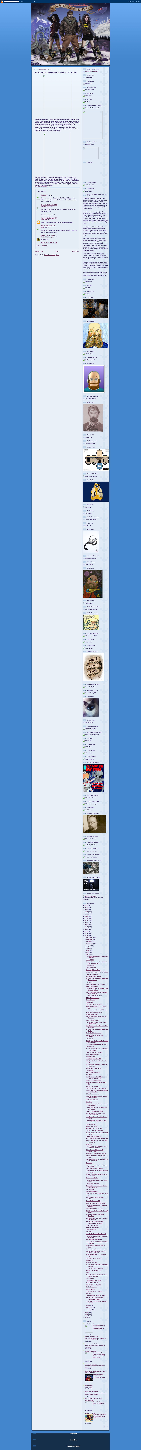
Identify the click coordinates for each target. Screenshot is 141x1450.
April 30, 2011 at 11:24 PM (49, 218)
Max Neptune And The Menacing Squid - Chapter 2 (95, 1114)
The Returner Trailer (92, 1178)
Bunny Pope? (90, 1070)
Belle (42, 227)
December (89, 937)
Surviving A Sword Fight (93, 970)
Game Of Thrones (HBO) (93, 1201)
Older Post (75, 251)
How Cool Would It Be (92, 1054)
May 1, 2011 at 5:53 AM (48, 225)
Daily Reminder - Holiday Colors (95, 1295)
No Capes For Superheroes (94, 1239)
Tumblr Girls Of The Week (93, 1068)
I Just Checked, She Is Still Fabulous (96, 1010)
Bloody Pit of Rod (90, 1413)
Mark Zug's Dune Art (92, 986)
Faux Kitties (89, 1002)
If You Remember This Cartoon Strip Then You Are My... (96, 993)
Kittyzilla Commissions (93, 1072)
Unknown (44, 219)
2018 (86, 920)
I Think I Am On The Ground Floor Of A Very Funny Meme (97, 989)
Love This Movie (91, 1229)
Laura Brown (45, 206)
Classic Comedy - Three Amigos (95, 984)
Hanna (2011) (90, 959)
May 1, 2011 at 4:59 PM (48, 235)
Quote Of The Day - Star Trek (94, 1130)
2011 (86, 935)
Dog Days (89, 1101)
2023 (86, 909)
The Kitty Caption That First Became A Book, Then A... (96, 1275)
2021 (86, 914)
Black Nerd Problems (91, 1391)
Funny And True (90, 1000)
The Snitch (89, 1163)
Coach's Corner (90, 965)
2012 (86, 933)
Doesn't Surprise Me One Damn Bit (96, 1044)
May (87, 952)
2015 (86, 927)
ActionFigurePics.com (91, 1336)
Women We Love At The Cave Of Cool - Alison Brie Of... (97, 1104)
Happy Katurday (91, 967)
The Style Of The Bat (92, 1086)
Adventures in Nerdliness (92, 1344)
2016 (86, 924)
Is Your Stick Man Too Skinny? (95, 1268)
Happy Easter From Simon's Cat (95, 1168)
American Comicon (91, 1364)
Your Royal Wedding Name (94, 1012)
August (88, 946)
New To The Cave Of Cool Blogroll (96, 1234)
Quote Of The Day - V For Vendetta (96, 1088)
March (88, 1305)
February (89, 1307)
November (89, 939)
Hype (87, 1272)
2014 (86, 929)
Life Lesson (89, 1038)
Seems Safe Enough (92, 1225)
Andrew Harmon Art (92, 1191)
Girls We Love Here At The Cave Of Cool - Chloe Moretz (96, 962)
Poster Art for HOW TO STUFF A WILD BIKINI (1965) (99, 1416)
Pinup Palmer (88, 1387)
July (87, 948)
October (88, 941)
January (89, 1310)
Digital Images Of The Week (94, 1052)
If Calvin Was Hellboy (92, 1014)
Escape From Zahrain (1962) (94, 1111)
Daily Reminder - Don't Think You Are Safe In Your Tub (97, 1160)
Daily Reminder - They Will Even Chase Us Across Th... (95, 1077)
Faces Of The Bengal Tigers (94, 995)
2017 (86, 922)
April (87, 954)
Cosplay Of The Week (92, 1183)
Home (57, 251)
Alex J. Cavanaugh (90, 1351)
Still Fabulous (90, 1189)
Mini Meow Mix (90, 1289)
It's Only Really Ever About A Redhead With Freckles (94, 1298)
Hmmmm (89, 1293)
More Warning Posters (92, 1020)
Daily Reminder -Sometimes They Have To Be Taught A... (96, 1121)
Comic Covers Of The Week (94, 1004)
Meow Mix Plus (90, 1056)
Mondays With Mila (91, 1262)
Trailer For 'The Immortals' (93, 1033)
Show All (106, 1426)
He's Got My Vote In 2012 (93, 1058)
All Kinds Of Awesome (92, 998)
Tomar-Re (89, 1074)
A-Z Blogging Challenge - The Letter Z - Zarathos (56, 72)
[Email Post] (48, 186)
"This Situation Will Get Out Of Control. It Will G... (94, 1150)
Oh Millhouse (90, 1046)
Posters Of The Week (92, 1099)
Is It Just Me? (90, 1278)
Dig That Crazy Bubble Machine (95, 1249)
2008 (86, 1317)
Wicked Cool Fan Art (92, 1126)
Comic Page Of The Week (93, 1280)
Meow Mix (89, 1144)
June (88, 950)
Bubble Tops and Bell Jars (93, 1270)
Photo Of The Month (92, 974)
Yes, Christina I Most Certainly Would (97, 1138)
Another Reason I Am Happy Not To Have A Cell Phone (96, 1186)
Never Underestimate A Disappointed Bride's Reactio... (97, 1091)
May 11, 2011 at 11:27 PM (49, 243)
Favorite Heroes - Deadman (94, 1291)
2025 (86, 905)
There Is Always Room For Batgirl (96, 1203)
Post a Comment (42, 245)
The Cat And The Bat (92, 1282)
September (89, 943)
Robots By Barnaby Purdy (93, 1080)
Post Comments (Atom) (51, 255)
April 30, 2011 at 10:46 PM (49, 205)
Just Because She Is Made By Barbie (97, 972)
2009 (86, 1315)
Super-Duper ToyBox (47, 237)
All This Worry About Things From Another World (96, 1023)
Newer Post (39, 251)
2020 (86, 916)
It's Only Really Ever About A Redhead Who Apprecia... (94, 1222)
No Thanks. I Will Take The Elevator (96, 1153)
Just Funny (89, 1260)
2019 (86, 918)
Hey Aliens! (89, 982)
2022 (86, 912)
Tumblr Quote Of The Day (93, 976)
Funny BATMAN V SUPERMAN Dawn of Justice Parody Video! (99, 1376)
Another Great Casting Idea (94, 1128)
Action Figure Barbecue (92, 1324)
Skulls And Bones (91, 1287)
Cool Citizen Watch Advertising (95, 1208)
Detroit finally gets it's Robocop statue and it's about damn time (99, 1403)
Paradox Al (44, 195)
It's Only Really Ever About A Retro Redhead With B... (96, 1097)
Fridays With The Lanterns (93, 1136)
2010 (86, 1312)
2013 (86, 931)
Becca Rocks (89, 1385)
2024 (86, 907)
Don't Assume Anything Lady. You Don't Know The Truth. (96, 1147)
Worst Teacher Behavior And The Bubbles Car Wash (95, 1251)
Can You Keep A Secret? (93, 1284)
